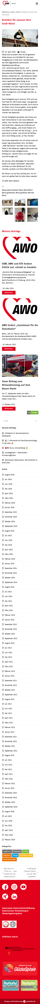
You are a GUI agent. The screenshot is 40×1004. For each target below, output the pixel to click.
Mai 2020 (8, 826)
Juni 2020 (8, 821)
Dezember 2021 (11, 737)
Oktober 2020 (10, 802)
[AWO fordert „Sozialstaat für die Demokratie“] (20, 320)
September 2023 (11, 638)
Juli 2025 (8, 536)
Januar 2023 (9, 676)
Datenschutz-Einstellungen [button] (15, 911)
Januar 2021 (9, 788)
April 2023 (9, 662)
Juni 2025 (8, 540)
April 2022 (9, 718)
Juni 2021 (8, 765)
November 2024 (11, 573)
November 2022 (11, 685)
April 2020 (9, 830)
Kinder (23, 52)
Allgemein (7, 851)
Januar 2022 (9, 732)
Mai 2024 (8, 601)
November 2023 (11, 629)
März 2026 (9, 498)
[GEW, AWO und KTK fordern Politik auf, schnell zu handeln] (20, 258)
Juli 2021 (8, 760)
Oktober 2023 (10, 634)
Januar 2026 (9, 507)
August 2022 (9, 699)
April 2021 (9, 774)
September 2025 (11, 526)
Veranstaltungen (9, 859)
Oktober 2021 (10, 746)
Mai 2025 (8, 545)
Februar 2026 (10, 503)
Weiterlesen (8, 293)
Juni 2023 (8, 653)
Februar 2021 (10, 783)
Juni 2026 (8, 484)
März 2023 (9, 666)
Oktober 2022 (10, 690)
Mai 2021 (8, 769)
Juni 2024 (8, 596)
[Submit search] (36, 421)
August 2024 (9, 587)
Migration (7, 855)
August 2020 (9, 811)
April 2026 (9, 493)
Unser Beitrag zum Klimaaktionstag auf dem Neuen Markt (16, 385)
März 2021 (9, 779)
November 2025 (11, 517)
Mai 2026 (8, 489)
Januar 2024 (9, 620)
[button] (37, 3)
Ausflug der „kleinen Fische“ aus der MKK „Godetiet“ (29, 873)
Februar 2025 (10, 559)
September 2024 (11, 582)
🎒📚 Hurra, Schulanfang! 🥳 (16, 448)
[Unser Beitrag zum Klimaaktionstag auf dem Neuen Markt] (20, 376)
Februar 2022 (10, 727)
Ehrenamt (17, 851)
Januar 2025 (9, 564)
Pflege (15, 855)
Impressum (7, 908)
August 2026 (9, 475)
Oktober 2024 (10, 578)
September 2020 (11, 807)
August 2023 (9, 643)
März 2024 (9, 610)
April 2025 (9, 550)
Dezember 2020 (11, 793)
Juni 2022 (8, 709)
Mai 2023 (8, 657)
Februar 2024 (10, 615)
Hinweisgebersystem (12, 913)
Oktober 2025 (10, 521)
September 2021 (11, 751)
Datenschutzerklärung (24, 908)
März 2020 (9, 835)
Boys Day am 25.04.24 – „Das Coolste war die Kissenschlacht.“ (9, 873)
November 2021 (11, 741)
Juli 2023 (8, 648)
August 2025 (9, 531)
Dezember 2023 (11, 624)
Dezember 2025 (11, 512)
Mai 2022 (8, 713)
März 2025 (9, 554)
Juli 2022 (8, 704)
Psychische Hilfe (26, 855)
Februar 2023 (10, 671)
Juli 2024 (8, 592)
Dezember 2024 (11, 568)
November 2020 (11, 798)
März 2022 (9, 723)
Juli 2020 (8, 816)
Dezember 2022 (11, 681)
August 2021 (9, 755)
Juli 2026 (8, 479)
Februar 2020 (10, 840)
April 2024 (9, 606)
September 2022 (11, 695)
